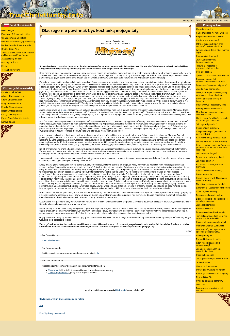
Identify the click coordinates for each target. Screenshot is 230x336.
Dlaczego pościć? (9, 62)
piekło (63, 110)
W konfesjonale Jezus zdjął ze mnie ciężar (212, 51)
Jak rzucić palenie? (205, 161)
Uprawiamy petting (204, 29)
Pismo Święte (7, 30)
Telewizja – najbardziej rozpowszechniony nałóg (207, 67)
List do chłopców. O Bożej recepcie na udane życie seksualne (212, 119)
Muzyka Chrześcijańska (12, 107)
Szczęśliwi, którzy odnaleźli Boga (211, 138)
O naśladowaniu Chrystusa (13, 38)
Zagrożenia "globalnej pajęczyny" (211, 85)
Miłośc (4, 66)
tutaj (97, 253)
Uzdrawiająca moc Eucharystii (210, 226)
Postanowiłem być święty (207, 128)
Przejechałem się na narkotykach (211, 222)
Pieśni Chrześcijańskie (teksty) (15, 118)
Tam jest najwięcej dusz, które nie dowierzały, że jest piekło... (211, 217)
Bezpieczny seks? (204, 208)
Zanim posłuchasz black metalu (210, 212)
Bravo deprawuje (204, 174)
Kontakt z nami (8, 122)
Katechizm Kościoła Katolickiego (16, 34)
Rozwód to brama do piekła (208, 239)
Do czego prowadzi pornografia (210, 270)
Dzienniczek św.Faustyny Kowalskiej (18, 41)
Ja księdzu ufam (203, 262)
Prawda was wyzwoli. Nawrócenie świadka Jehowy (211, 179)
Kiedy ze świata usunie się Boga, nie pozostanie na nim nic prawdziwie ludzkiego (213, 147)
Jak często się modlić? (11, 59)
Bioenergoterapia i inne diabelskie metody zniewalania (212, 200)
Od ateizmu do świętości (207, 153)
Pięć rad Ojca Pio (204, 277)
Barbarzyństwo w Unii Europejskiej (212, 273)
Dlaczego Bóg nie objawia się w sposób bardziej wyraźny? (210, 230)
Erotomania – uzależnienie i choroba (213, 188)
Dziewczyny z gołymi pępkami (210, 157)
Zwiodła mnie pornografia (208, 89)
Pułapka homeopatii (205, 255)
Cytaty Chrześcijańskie (11, 114)
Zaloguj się (53, 270)
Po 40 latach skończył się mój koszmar (209, 100)
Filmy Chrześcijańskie (11, 103)
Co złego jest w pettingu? (207, 40)
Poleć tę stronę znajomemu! (52, 313)
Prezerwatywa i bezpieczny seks (211, 105)
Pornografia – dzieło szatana (209, 108)
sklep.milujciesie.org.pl (52, 240)
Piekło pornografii (204, 235)
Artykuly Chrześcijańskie (12, 96)
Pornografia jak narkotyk (207, 56)
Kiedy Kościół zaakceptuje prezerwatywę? (208, 244)
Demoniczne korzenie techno (209, 195)
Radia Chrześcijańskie (11, 111)
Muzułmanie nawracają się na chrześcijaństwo (210, 113)
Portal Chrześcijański (21, 25)
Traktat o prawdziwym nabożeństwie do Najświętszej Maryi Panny (18, 54)
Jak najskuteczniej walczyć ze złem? (212, 259)
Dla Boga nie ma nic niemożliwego (212, 141)
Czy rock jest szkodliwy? (207, 191)
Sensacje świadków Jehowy (209, 171)
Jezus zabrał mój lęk (205, 205)
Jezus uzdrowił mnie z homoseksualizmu (206, 61)
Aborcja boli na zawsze (206, 266)
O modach (201, 284)
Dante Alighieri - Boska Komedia (16, 45)
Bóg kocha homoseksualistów (209, 36)
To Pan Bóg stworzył (10, 70)
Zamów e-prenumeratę (58, 272)
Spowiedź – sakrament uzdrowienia (212, 75)
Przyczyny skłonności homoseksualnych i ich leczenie (210, 80)
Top (41, 305)
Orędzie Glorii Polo (10, 49)
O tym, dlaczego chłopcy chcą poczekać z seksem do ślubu (209, 45)
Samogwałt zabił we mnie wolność (212, 33)
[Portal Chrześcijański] (7, 25)
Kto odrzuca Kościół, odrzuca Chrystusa (209, 165)
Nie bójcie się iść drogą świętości (211, 184)
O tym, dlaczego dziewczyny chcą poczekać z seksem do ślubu (211, 94)
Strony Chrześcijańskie (11, 100)
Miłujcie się (120, 290)
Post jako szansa (204, 72)
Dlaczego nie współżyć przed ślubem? (209, 289)
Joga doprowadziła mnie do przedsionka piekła (209, 250)
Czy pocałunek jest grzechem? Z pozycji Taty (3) (211, 133)
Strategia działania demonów (209, 281)
